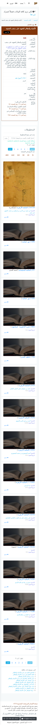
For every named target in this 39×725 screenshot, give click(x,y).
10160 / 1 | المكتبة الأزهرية (24, 482)
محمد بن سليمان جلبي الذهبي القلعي (20, 389)
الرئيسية (36, 20)
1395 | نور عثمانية (27, 298)
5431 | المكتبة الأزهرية (26, 385)
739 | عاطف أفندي (27, 357)
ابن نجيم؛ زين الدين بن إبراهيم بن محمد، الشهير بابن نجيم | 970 (16, 47)
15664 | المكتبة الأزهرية (25, 644)
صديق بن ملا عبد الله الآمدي (23, 582)
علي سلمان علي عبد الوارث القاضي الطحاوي (18, 518)
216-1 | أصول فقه (20, 78)
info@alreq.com (29, 719)
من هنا (33, 14)
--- (30, 550)
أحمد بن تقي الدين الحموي (23, 421)
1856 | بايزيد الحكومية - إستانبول (22, 327)
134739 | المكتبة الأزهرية (22, 207)
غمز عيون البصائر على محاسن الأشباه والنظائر (21, 686)
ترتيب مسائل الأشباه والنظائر (26, 676)
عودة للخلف (31, 25)
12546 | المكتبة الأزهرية (25, 515)
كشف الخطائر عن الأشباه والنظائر (24, 688)
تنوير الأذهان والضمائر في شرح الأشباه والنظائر (21, 678)
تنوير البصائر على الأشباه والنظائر (25, 680)
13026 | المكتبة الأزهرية (23, 547)
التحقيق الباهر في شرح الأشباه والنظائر (23, 672)
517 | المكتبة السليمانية (22, 270)
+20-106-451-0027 (12, 719)
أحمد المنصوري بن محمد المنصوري (21, 453)
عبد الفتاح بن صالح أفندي (24, 615)
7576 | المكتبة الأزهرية (25, 418)
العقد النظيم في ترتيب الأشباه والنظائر (23, 674)
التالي (10, 149)
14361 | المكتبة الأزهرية (25, 579)
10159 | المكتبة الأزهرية (25, 450)
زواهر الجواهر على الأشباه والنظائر (24, 682)
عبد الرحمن (27, 485)
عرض (5, 217)
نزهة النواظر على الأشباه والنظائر (24, 690)
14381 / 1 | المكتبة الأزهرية (24, 611)
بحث (22, 3)
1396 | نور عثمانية (27, 242)
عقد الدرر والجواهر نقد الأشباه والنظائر (23, 684)
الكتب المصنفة (27, 20)
